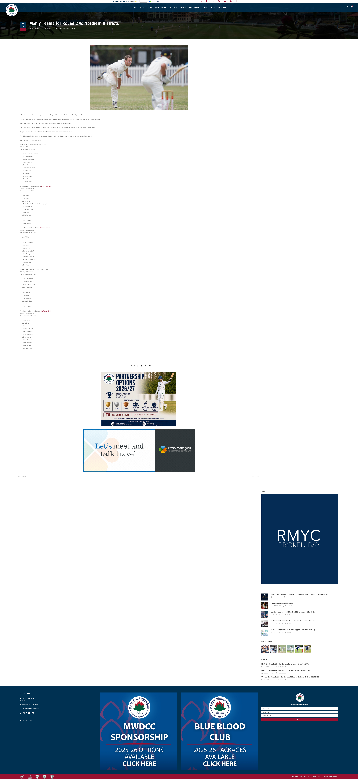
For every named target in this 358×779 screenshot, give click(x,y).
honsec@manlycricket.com (31, 708)
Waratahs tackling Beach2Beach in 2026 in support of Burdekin (293, 612)
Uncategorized (64, 28)
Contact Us (222, 7)
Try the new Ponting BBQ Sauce (282, 603)
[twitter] (213, 1)
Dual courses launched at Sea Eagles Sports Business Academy (293, 621)
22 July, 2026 (276, 614)
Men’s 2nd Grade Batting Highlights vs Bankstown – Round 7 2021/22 (285, 664)
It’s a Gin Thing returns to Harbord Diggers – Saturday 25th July (293, 630)
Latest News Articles (51, 28)
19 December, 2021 (269, 673)
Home (134, 7)
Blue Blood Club (194, 7)
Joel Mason (35, 28)
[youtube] (225, 1)
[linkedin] (207, 1)
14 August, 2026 (277, 597)
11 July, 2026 (276, 623)
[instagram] (231, 1)
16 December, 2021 (269, 679)
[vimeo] (219, 1)
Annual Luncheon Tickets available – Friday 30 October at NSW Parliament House (299, 594)
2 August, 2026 (277, 606)
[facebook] (201, 1)
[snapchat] (236, 1)
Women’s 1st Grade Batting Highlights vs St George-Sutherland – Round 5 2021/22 (290, 677)
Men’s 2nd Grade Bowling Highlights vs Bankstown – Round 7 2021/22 (285, 670)
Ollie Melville (282, 666)
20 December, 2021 (269, 666)
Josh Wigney (289, 597)
